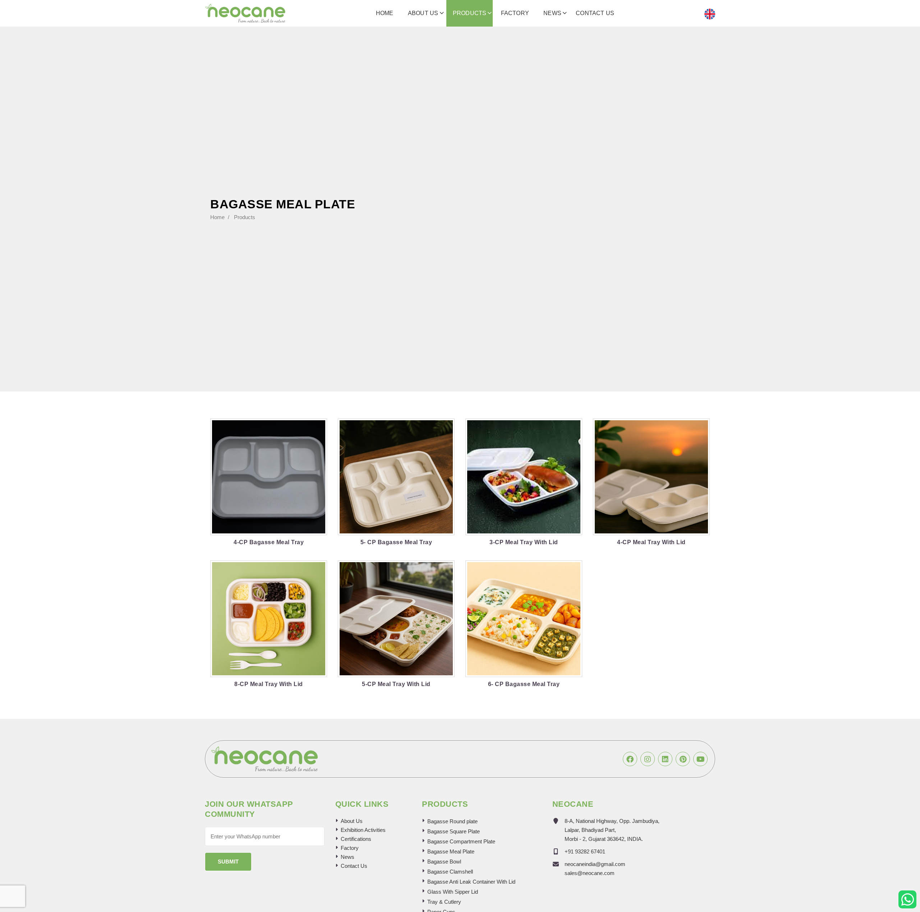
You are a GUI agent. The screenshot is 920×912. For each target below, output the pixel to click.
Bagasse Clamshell (450, 872)
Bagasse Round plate (452, 821)
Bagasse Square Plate (453, 831)
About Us (423, 13)
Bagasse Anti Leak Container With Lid (471, 882)
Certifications (356, 839)
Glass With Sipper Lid (452, 892)
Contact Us (595, 13)
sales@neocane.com (590, 873)
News (552, 13)
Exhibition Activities (363, 830)
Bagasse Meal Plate (450, 851)
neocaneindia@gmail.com (595, 864)
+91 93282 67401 (585, 851)
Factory (515, 13)
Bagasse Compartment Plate (461, 841)
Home (385, 13)
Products (470, 13)
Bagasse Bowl (444, 861)
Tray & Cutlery (444, 902)
